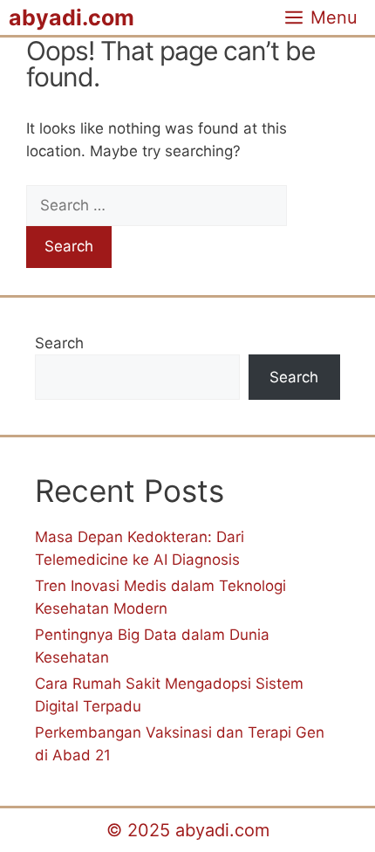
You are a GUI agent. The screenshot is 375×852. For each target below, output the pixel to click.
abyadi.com (71, 17)
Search (59, 343)
